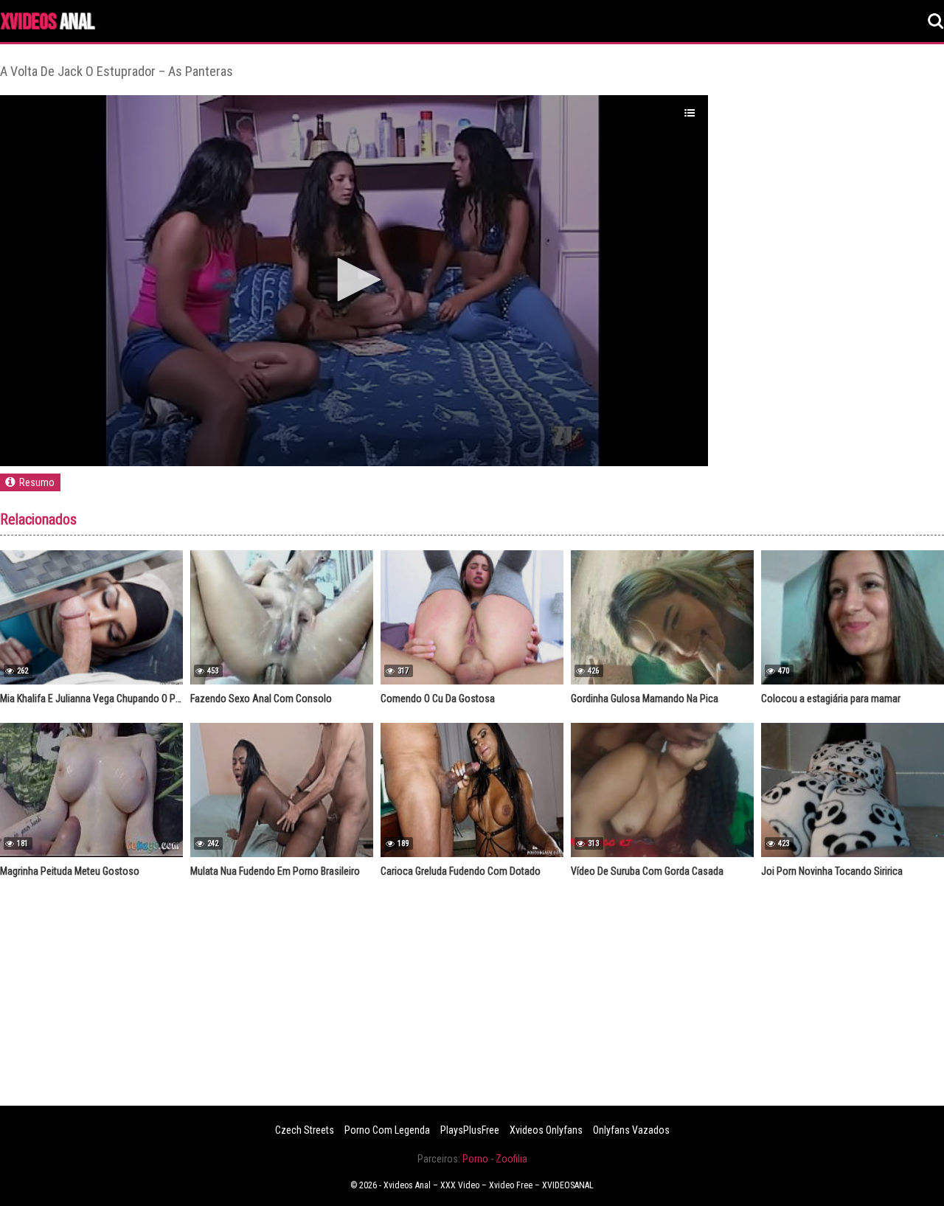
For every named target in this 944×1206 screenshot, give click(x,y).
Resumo (37, 482)
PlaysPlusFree (469, 1130)
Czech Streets (304, 1130)
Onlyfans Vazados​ (631, 1130)
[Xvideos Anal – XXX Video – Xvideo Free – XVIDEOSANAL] (48, 23)
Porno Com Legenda (387, 1130)
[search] (936, 21)
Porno (475, 1159)
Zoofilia (511, 1159)
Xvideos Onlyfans (546, 1130)
